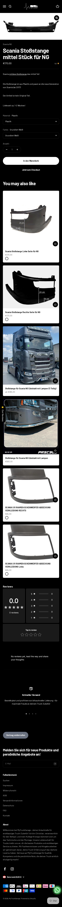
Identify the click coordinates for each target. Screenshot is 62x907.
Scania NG (7, 44)
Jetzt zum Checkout (31, 170)
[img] (14, 608)
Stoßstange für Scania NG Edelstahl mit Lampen (26, 458)
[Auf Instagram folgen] (12, 869)
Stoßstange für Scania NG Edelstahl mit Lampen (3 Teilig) (30, 388)
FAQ (4, 810)
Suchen (6, 780)
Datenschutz (8, 805)
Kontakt (6, 815)
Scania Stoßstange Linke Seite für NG (22, 251)
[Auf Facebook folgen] (5, 869)
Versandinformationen (13, 800)
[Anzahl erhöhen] (17, 149)
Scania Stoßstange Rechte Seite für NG (22, 312)
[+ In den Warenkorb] (55, 243)
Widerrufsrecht (9, 790)
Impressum (8, 785)
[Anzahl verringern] (6, 149)
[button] (43, 593)
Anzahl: (6, 143)
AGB (5, 795)
